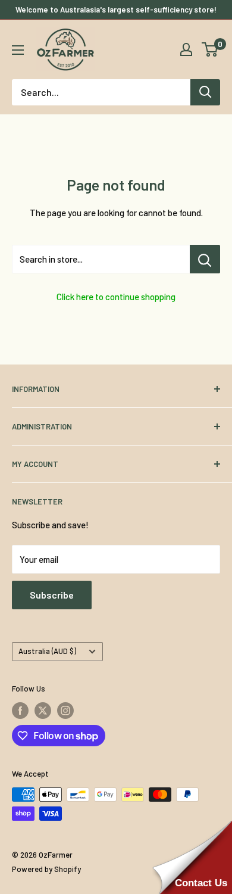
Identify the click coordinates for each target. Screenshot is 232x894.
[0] (210, 49)
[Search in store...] (205, 259)
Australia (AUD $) (47, 651)
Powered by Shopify (46, 869)
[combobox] (101, 92)
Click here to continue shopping (116, 296)
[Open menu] (18, 50)
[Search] (205, 92)
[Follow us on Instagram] (65, 710)
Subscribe (52, 594)
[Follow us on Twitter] (43, 710)
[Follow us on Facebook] (20, 710)
